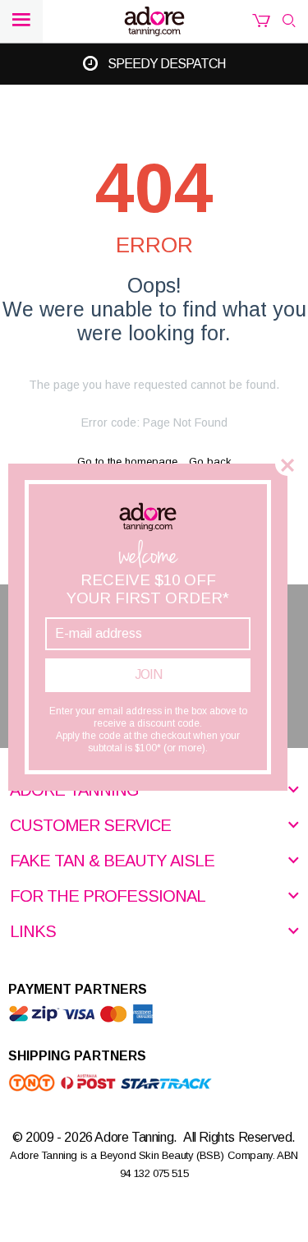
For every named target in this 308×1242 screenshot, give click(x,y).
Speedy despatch (166, 64)
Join (148, 674)
